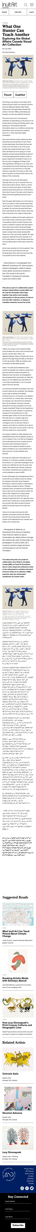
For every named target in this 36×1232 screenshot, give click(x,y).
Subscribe (18, 12)
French (8, 94)
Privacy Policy (29, 1160)
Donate (4, 12)
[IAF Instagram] (22, 1179)
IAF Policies (30, 1162)
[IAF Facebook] (27, 1179)
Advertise (30, 1170)
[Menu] (32, 4)
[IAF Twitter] (32, 1179)
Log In (31, 12)
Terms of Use (29, 1165)
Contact (31, 1167)
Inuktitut (20, 94)
